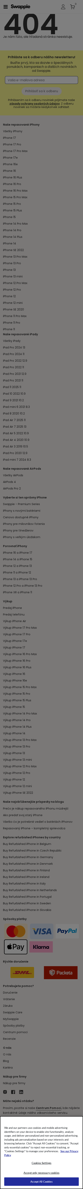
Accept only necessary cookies (41, 1172)
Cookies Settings (41, 1163)
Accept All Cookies (41, 1181)
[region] (41, 1152)
